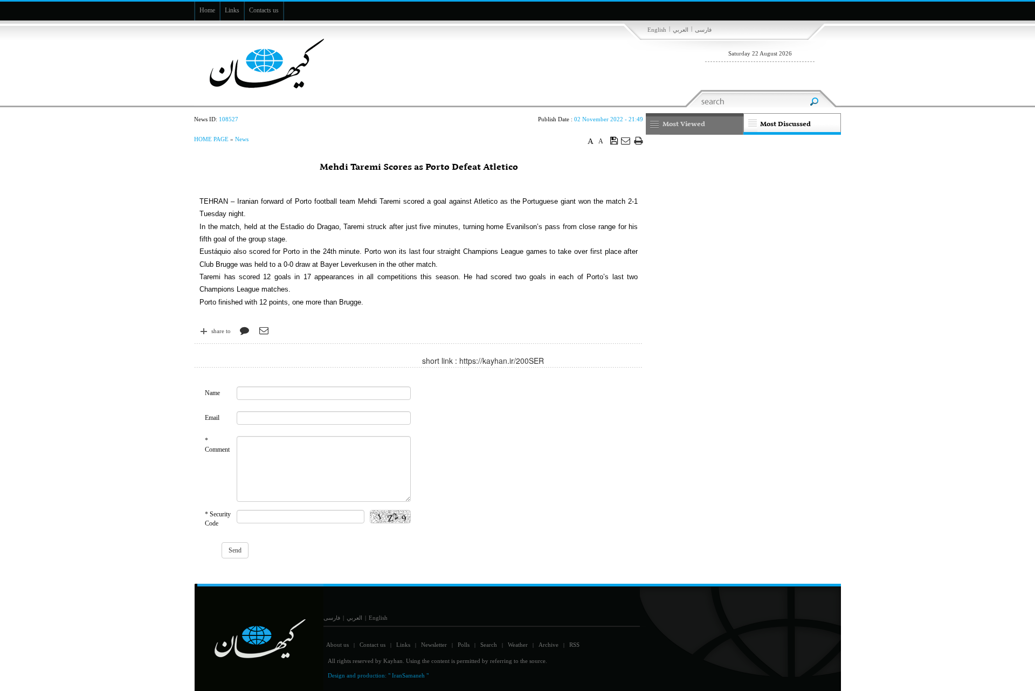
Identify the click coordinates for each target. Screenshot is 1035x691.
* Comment (217, 445)
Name (212, 393)
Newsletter (434, 644)
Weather (518, 644)
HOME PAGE (211, 139)
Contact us (372, 644)
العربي (680, 29)
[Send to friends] (626, 140)
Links (403, 644)
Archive (548, 644)
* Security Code (218, 518)
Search (488, 644)
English (656, 29)
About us (337, 644)
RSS (574, 644)
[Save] (614, 140)
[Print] (638, 140)
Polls (464, 644)
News (242, 139)
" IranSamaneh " (408, 675)
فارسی (703, 29)
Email (212, 417)
